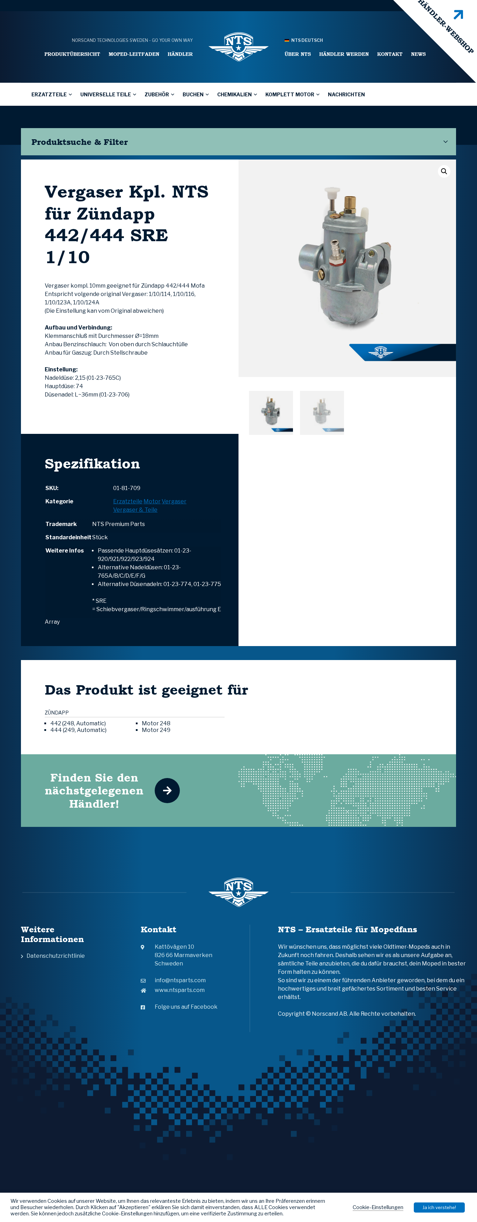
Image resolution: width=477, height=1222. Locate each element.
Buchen (193, 94)
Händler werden (344, 54)
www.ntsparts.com (180, 990)
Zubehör (157, 94)
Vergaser (174, 501)
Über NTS (298, 54)
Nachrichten (346, 94)
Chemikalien (234, 94)
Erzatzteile (49, 94)
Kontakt (390, 54)
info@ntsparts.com (180, 980)
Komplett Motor (289, 94)
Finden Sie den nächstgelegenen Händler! (94, 790)
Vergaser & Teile (135, 509)
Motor (152, 501)
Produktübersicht (72, 54)
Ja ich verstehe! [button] (439, 1207)
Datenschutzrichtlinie (56, 956)
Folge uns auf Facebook (186, 1006)
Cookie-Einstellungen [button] (378, 1207)
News (418, 54)
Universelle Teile (105, 94)
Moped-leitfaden (134, 54)
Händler (180, 54)
